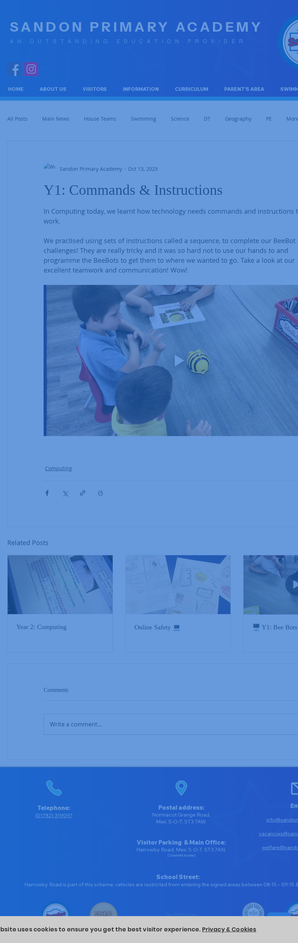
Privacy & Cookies (229, 929)
